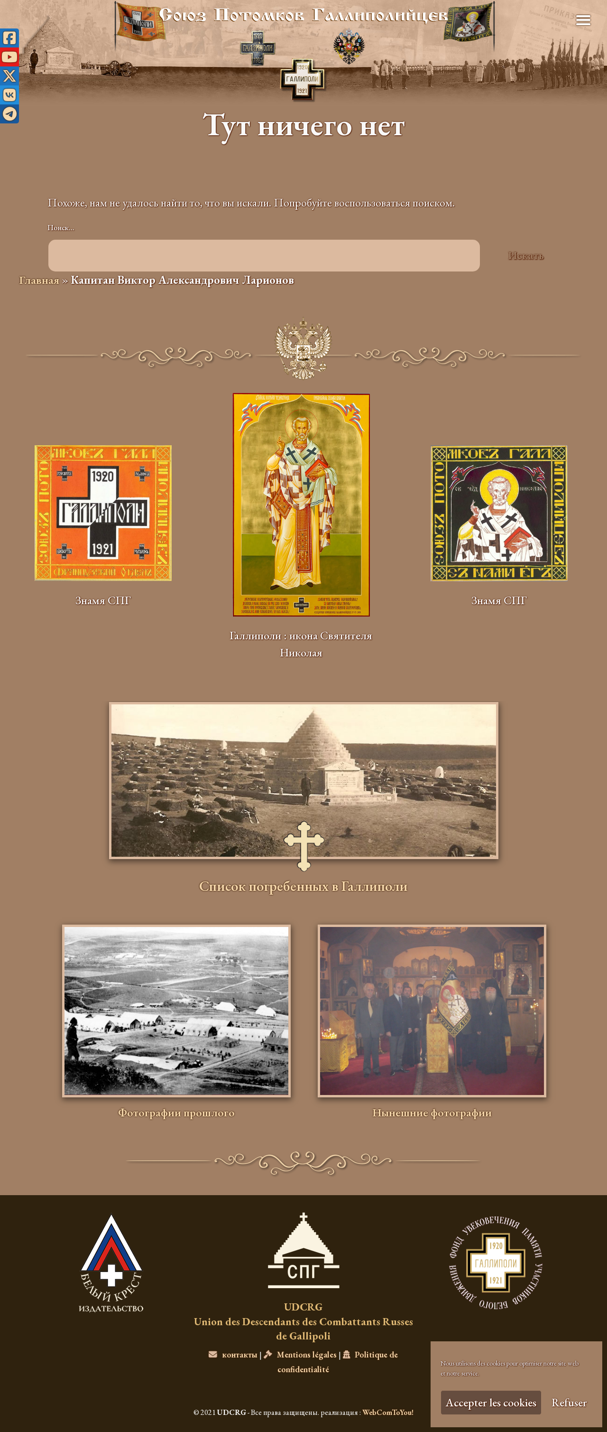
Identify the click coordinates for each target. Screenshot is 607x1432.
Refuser (569, 1402)
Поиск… (60, 228)
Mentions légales (307, 1354)
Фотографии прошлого (176, 1112)
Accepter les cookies (491, 1402)
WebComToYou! (388, 1412)
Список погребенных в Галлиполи (303, 887)
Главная (39, 279)
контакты (240, 1354)
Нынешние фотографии (432, 1112)
